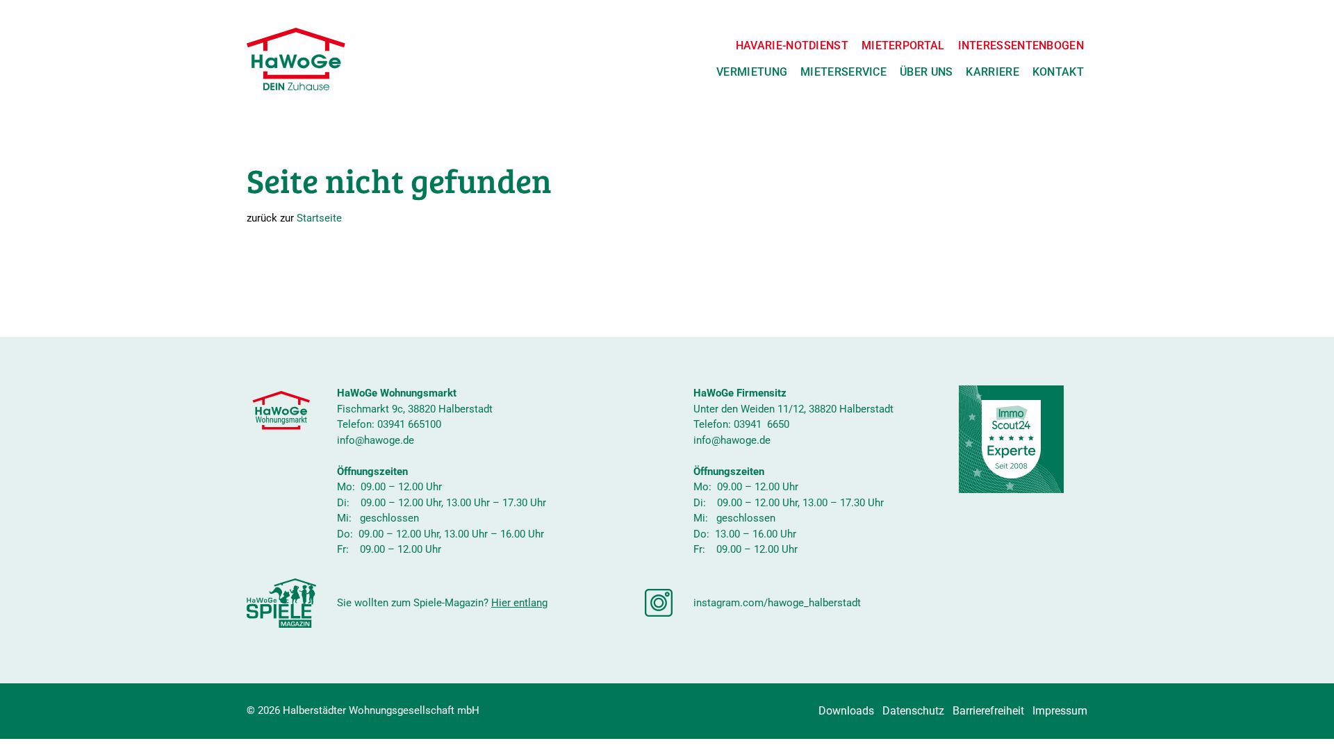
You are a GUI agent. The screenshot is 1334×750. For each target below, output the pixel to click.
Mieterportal (903, 45)
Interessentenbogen (1021, 45)
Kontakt (1058, 71)
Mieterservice (843, 71)
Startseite (319, 218)
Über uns (926, 71)
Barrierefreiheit (988, 710)
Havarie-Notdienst (792, 45)
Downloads (846, 710)
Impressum (1059, 710)
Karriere (992, 71)
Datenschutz (913, 710)
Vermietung (751, 71)
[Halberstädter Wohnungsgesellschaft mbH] (296, 59)
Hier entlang (519, 603)
